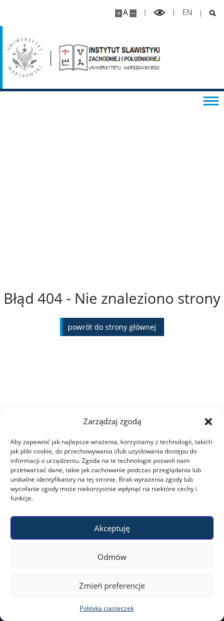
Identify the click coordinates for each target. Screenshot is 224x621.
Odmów (112, 557)
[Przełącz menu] (211, 100)
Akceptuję (112, 528)
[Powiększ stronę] (118, 13)
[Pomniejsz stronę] (133, 13)
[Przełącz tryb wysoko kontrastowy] (159, 12)
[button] (208, 421)
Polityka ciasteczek (107, 608)
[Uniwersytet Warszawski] (24, 57)
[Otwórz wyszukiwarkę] (209, 13)
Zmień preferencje (112, 585)
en (187, 12)
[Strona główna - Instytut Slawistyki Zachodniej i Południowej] (110, 57)
